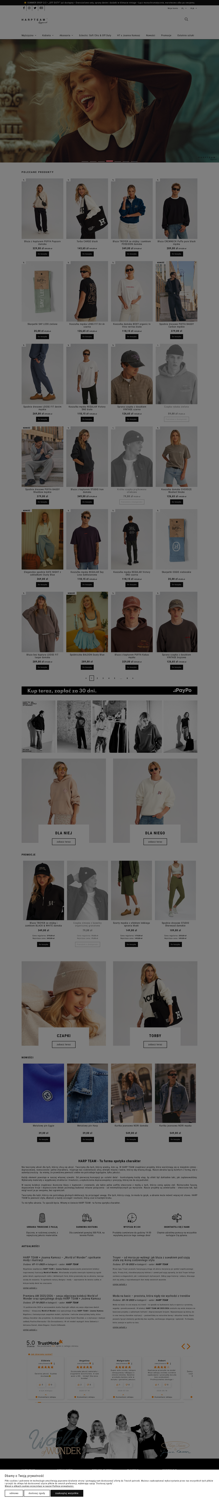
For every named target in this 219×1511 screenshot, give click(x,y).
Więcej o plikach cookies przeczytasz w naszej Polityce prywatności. (39, 1486)
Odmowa (14, 1493)
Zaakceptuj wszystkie (67, 1493)
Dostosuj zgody (37, 1493)
